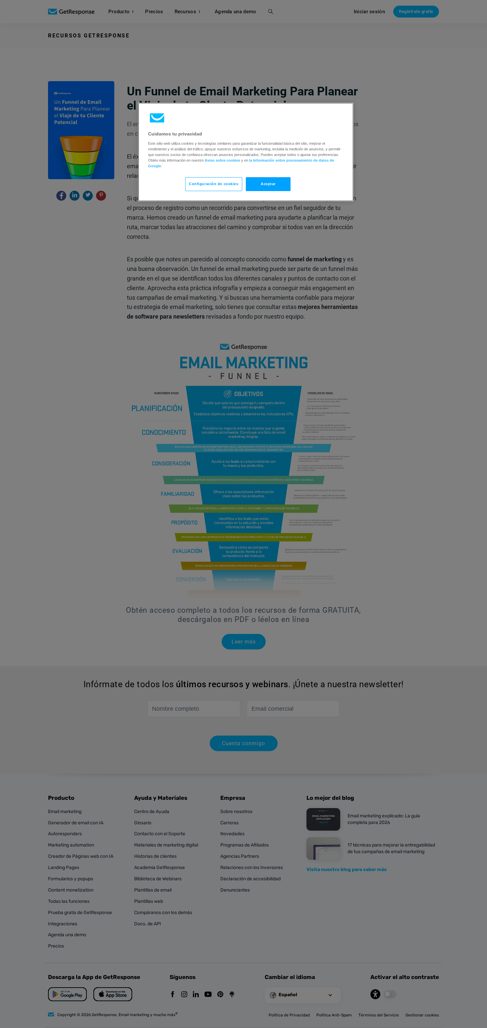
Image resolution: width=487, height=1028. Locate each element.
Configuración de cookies (214, 184)
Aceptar (268, 184)
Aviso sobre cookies (222, 160)
